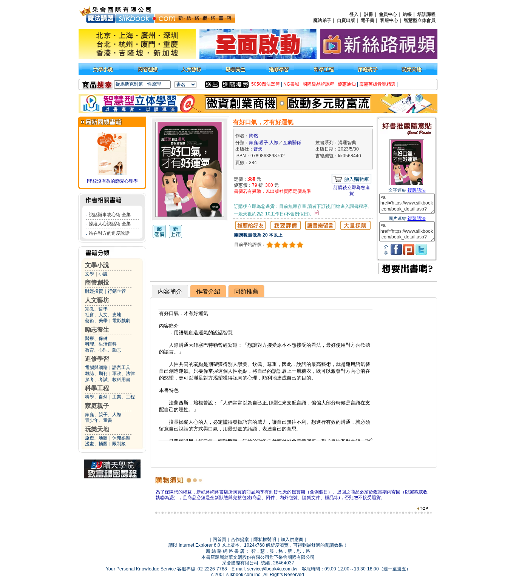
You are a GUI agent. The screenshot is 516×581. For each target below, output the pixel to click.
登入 (353, 14)
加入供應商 (292, 539)
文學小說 (97, 265)
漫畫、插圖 (96, 443)
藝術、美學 (96, 320)
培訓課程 (426, 14)
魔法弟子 (322, 20)
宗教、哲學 (96, 309)
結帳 (407, 14)
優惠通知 (347, 84)
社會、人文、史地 (103, 314)
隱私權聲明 (264, 539)
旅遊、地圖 (96, 438)
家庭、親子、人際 (103, 414)
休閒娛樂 (121, 438)
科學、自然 (96, 397)
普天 (258, 149)
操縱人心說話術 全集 (110, 223)
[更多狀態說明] (316, 212)
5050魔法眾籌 (265, 84)
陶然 (253, 135)
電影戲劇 (121, 320)
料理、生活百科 (101, 344)
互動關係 (292, 142)
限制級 (119, 443)
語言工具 (121, 367)
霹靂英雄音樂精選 (377, 84)
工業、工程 (123, 397)
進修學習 (97, 358)
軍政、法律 (123, 373)
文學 (89, 274)
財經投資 (94, 291)
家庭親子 (97, 406)
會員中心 (388, 14)
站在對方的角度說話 (109, 233)
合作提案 (240, 539)
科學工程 (97, 388)
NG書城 (291, 84)
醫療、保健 (96, 338)
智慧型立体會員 (420, 20)
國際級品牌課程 (318, 84)
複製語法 (417, 190)
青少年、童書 (98, 420)
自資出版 (346, 20)
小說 (103, 274)
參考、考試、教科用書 (107, 379)
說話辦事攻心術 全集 (110, 214)
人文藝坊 (97, 300)
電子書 (367, 20)
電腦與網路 (96, 367)
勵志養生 (97, 329)
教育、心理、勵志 (103, 350)
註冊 (368, 14)
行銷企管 (117, 291)
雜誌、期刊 (96, 373)
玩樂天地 (97, 429)
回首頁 (219, 539)
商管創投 (97, 282)
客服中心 (389, 20)
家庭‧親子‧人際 (263, 142)
